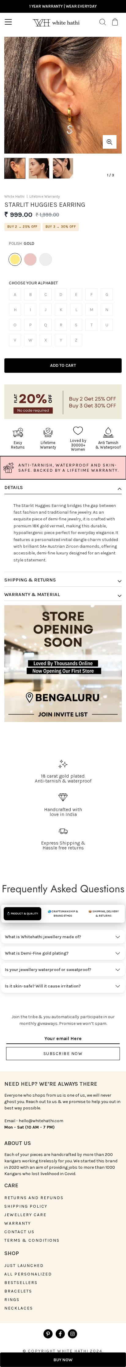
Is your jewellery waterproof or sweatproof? (48, 969)
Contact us (19, 1232)
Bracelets (18, 1291)
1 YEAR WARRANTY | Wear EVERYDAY (63, 6)
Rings (12, 1299)
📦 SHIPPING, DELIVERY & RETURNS (103, 913)
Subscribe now (63, 1053)
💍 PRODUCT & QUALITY (22, 913)
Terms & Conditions (32, 1240)
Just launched (24, 1265)
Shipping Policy (25, 1206)
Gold (15, 259)
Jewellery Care (25, 1215)
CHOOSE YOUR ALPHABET (33, 283)
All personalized (28, 1274)
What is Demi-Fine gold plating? (37, 953)
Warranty (17, 1223)
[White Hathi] (55, 22)
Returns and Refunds (34, 1197)
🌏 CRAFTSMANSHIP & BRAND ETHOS (63, 913)
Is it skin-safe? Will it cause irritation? (43, 986)
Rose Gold (30, 259)
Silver (45, 259)
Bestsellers (21, 1282)
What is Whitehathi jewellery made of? (43, 936)
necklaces (18, 1308)
